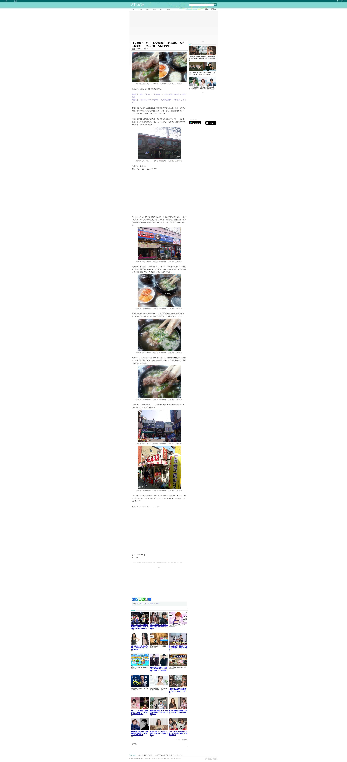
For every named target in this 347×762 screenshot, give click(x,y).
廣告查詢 (172, 758)
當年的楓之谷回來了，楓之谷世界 (159, 646)
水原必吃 (156, 603)
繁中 (338, 1)
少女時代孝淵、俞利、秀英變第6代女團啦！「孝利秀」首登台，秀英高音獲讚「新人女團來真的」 (139, 626)
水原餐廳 (150, 603)
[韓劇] (154, 9)
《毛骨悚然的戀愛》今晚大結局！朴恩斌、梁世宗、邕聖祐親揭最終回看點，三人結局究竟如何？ (202, 88)
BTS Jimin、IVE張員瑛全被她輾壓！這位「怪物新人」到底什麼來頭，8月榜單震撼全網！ (139, 712)
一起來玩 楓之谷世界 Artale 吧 (177, 625)
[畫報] (169, 9)
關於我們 (154, 758)
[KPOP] (140, 9)
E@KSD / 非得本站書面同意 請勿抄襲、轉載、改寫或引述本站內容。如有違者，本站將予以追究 (157, 562)
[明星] (147, 9)
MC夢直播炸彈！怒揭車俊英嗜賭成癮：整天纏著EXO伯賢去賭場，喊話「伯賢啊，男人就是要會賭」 (159, 668)
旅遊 (133, 48)
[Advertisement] (159, 581)
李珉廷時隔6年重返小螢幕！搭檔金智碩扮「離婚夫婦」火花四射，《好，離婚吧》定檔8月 (139, 733)
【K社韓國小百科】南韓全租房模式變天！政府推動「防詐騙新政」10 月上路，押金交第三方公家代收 (202, 58)
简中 (342, 1)
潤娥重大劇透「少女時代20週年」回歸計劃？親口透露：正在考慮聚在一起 (159, 733)
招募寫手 (178, 758)
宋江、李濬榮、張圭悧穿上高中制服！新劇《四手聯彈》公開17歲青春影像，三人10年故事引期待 (202, 73)
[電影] (162, 9)
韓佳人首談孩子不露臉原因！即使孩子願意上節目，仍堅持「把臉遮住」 (178, 647)
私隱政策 (166, 758)
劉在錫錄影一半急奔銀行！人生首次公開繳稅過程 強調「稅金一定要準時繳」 (159, 712)
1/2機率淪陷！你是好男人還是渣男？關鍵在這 (139, 689)
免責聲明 (160, 758)
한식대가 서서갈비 (142, 603)
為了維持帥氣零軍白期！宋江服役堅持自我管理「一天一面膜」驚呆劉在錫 (159, 626)
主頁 (130, 755)
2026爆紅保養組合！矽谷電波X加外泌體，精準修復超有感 (158, 689)
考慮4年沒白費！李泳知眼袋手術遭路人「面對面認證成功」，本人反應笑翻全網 (139, 647)
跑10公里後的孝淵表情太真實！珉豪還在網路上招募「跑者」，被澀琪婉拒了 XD (178, 733)
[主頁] (133, 9)
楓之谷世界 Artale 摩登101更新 (177, 667)
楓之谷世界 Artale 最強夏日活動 (139, 667)
